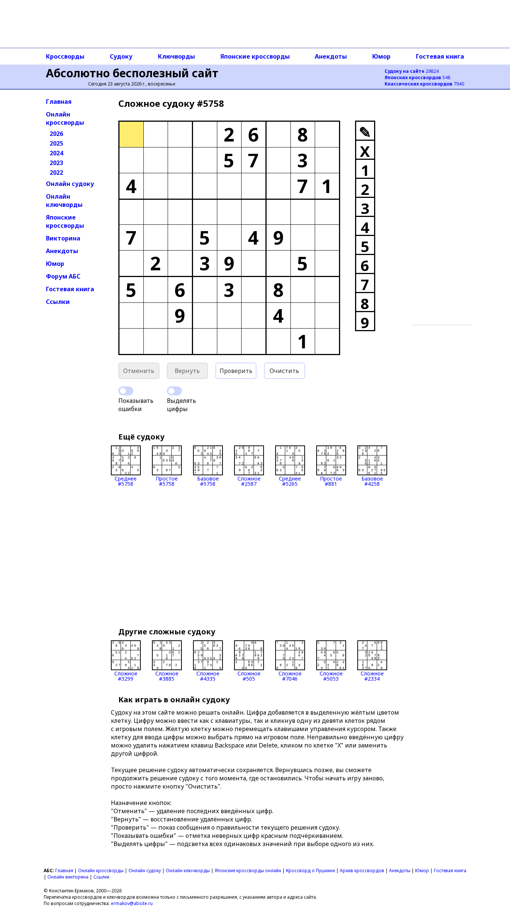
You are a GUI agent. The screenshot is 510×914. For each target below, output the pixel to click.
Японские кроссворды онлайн (248, 870)
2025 (56, 143)
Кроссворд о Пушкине (310, 870)
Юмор (381, 56)
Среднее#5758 (126, 480)
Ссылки (58, 302)
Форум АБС (63, 276)
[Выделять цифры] (174, 390)
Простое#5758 (167, 480)
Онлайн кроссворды (65, 118)
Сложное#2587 (249, 480)
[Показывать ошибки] (125, 390)
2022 (56, 172)
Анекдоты (331, 56)
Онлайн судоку (70, 184)
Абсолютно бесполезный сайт (132, 73)
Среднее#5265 (290, 480)
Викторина (63, 238)
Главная (59, 101)
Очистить (284, 371)
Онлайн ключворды (64, 200)
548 (417, 77)
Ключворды (176, 56)
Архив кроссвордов (362, 870)
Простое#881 (331, 480)
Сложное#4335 (208, 675)
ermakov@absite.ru (132, 903)
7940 (424, 84)
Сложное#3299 (125, 675)
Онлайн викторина (67, 877)
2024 (56, 153)
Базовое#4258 (372, 480)
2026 (56, 134)
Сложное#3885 (166, 675)
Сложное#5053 (331, 675)
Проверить (236, 371)
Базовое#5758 (208, 480)
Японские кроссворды (255, 56)
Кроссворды (65, 56)
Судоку (121, 56)
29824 (412, 71)
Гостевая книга (440, 56)
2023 (56, 163)
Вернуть (187, 371)
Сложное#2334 (372, 675)
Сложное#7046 (290, 675)
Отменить (138, 371)
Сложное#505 (249, 675)
